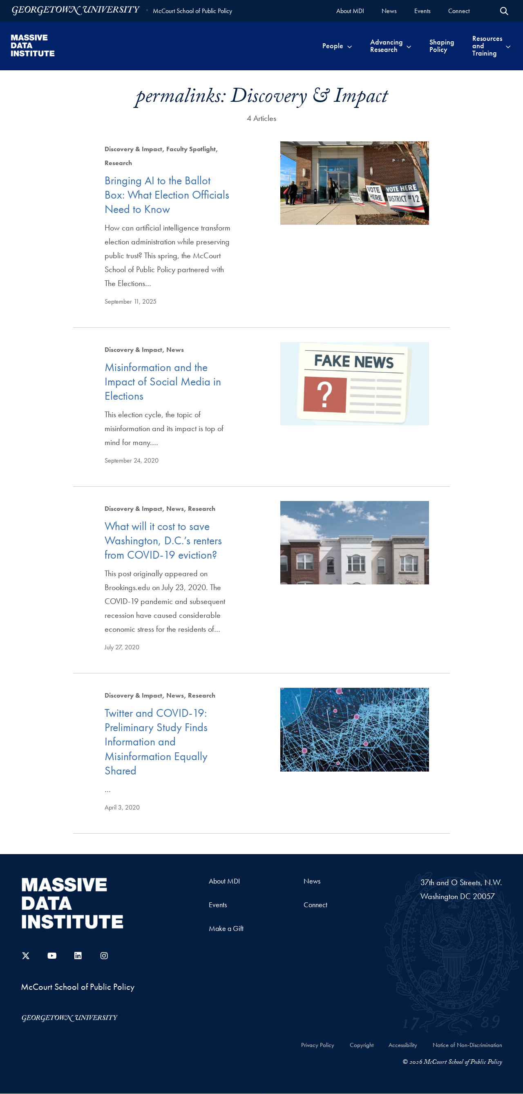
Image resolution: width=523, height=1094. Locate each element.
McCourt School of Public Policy (192, 11)
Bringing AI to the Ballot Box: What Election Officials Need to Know (167, 195)
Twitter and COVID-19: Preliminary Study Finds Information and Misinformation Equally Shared (156, 742)
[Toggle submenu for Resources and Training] (508, 46)
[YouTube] (52, 956)
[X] (26, 956)
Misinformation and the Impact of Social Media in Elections (163, 381)
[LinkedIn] (78, 956)
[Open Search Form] (504, 11)
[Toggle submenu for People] (349, 46)
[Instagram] (104, 956)
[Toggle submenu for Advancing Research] (409, 46)
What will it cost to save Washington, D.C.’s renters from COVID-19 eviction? (163, 540)
